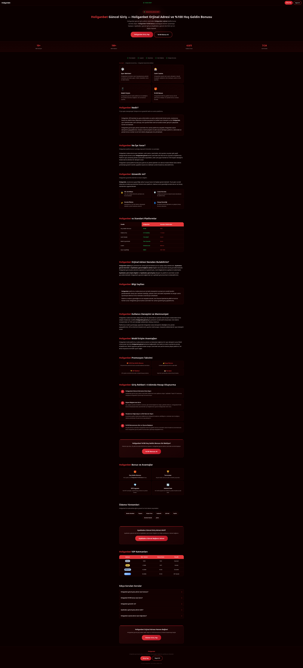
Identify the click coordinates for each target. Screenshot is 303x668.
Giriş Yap (288, 2)
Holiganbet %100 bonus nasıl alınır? (132, 598)
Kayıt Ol (297, 3)
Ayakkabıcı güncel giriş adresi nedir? (132, 610)
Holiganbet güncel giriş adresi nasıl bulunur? (134, 592)
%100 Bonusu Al (151, 451)
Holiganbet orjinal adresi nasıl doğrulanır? (134, 616)
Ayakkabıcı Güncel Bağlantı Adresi (151, 538)
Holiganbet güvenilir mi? (128, 604)
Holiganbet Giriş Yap (142, 34)
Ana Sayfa (121, 63)
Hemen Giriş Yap (151, 638)
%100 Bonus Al (163, 35)
